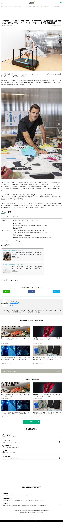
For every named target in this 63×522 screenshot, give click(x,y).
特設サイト (35, 237)
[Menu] (2, 3)
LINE (7, 291)
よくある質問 (40, 512)
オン (5, 280)
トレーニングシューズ (13, 280)
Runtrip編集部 (15, 303)
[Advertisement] (31, 14)
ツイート (57, 291)
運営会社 (23, 512)
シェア (32, 291)
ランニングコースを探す (29, 510)
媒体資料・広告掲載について (42, 510)
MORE (57, 371)
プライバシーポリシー (31, 512)
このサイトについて (18, 510)
